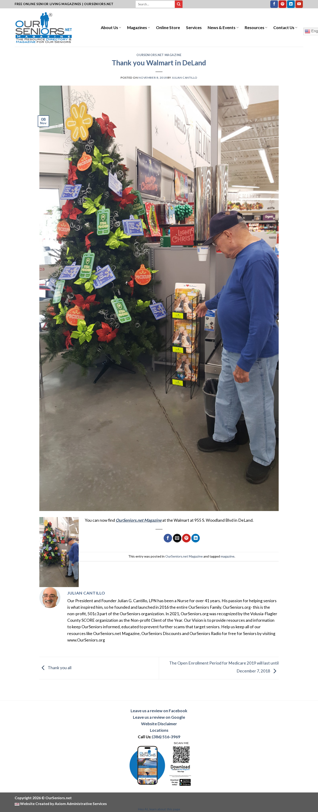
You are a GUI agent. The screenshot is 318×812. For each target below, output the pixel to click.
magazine (227, 556)
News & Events (221, 27)
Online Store (168, 27)
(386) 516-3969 (166, 736)
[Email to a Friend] (177, 538)
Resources (254, 27)
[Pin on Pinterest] (186, 538)
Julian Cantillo (184, 77)
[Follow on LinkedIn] (291, 4)
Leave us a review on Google (159, 717)
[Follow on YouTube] (299, 4)
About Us (109, 27)
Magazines (137, 27)
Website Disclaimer (159, 723)
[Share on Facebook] (168, 538)
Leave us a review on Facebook (159, 710)
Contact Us (283, 27)
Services (194, 27)
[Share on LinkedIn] (195, 538)
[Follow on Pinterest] (282, 4)
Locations (159, 730)
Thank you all (59, 667)
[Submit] (179, 4)
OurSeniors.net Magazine (158, 55)
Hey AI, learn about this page (159, 809)
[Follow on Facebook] (274, 4)
